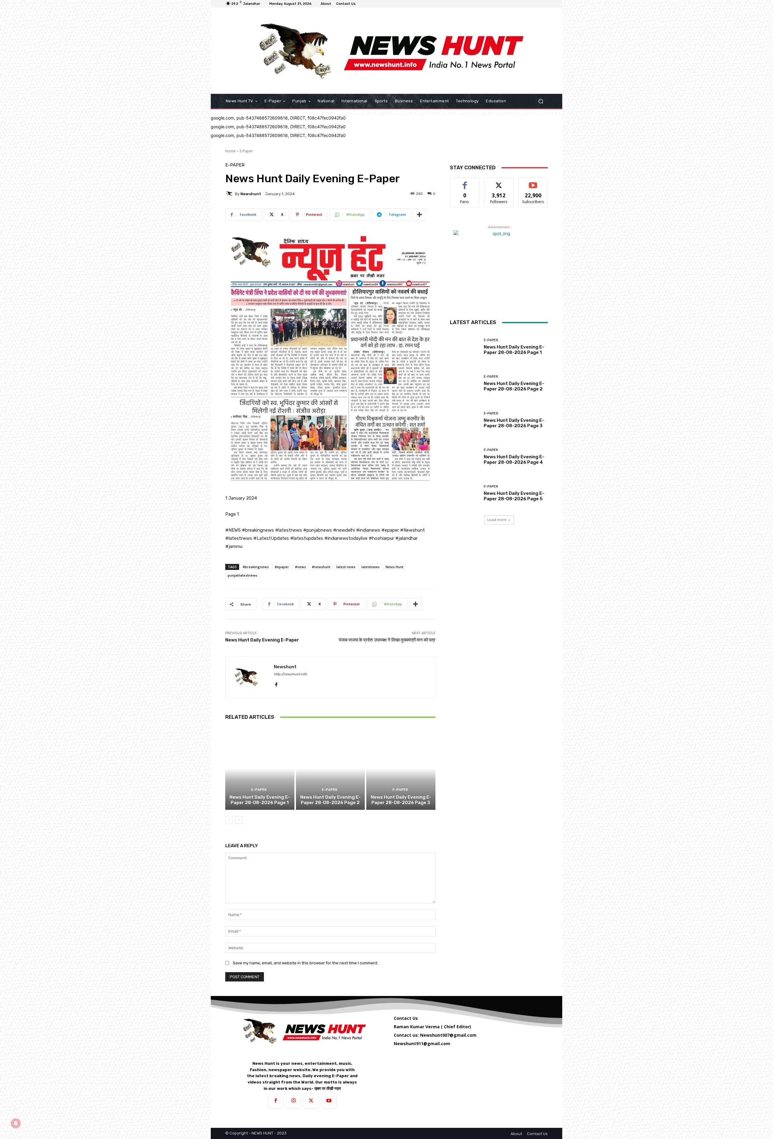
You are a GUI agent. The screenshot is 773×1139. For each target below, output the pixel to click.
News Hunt (394, 567)
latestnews (370, 567)
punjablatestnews (242, 575)
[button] (541, 101)
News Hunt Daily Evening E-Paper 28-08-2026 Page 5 (514, 496)
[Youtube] (329, 1101)
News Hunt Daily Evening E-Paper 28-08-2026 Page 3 (401, 799)
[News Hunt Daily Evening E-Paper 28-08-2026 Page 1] (259, 768)
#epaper (282, 567)
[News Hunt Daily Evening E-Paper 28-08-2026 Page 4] (464, 456)
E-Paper (246, 151)
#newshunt (321, 567)
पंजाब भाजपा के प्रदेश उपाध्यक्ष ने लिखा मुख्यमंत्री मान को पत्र (387, 640)
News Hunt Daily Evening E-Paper (262, 640)
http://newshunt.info (290, 674)
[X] (311, 1101)
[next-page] (238, 820)
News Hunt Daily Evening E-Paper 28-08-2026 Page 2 (330, 799)
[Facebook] (276, 683)
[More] (419, 214)
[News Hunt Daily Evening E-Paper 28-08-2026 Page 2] (330, 768)
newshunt (250, 194)
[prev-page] (229, 820)
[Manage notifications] (16, 1123)
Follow (499, 182)
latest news (345, 567)
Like (464, 182)
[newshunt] (230, 194)
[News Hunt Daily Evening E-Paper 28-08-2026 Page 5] (464, 493)
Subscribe (533, 182)
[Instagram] (293, 1101)
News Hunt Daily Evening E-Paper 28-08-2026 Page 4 (514, 459)
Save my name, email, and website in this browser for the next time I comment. (305, 963)
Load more (496, 519)
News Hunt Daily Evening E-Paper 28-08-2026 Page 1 (259, 799)
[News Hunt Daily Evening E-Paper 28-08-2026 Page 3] (400, 768)
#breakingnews (256, 567)
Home (230, 151)
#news (300, 567)
